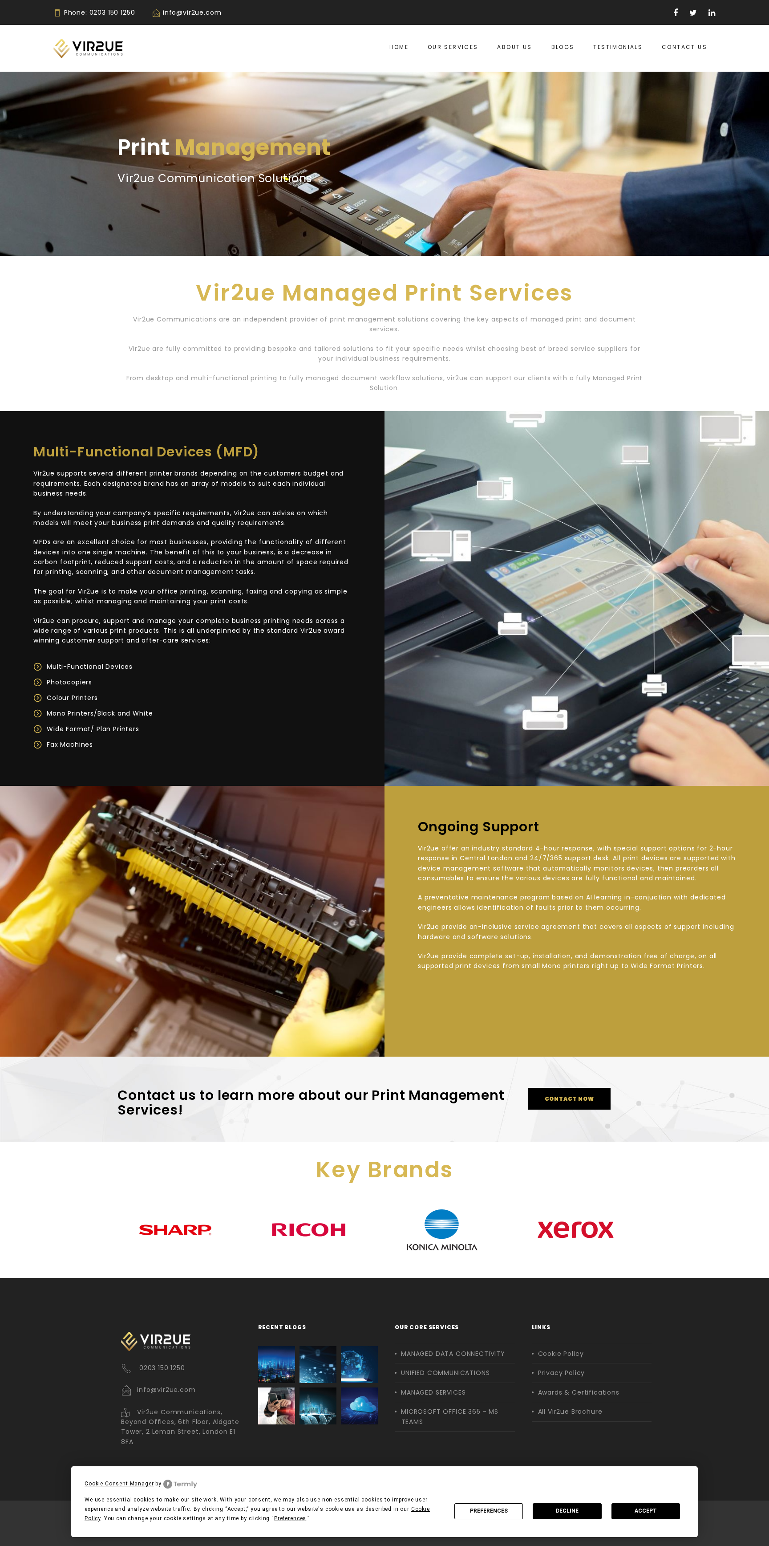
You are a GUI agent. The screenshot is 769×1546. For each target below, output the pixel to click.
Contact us (684, 47)
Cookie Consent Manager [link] (119, 1484)
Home (399, 47)
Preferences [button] (290, 1518)
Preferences (489, 1511)
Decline (567, 1511)
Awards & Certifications (578, 1392)
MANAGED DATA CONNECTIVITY (453, 1353)
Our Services (453, 47)
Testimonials (618, 47)
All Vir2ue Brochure (570, 1411)
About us (514, 47)
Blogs (563, 47)
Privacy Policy (561, 1372)
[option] (184, 1230)
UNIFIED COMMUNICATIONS (445, 1372)
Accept (646, 1511)
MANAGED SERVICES (433, 1392)
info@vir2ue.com (192, 12)
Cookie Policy (561, 1353)
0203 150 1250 (112, 12)
